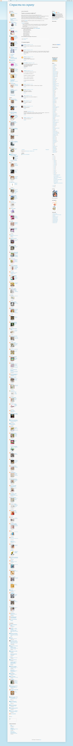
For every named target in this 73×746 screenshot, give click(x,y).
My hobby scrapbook (13, 288)
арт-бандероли (54, 76)
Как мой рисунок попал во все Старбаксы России (16, 278)
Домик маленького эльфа (13, 413)
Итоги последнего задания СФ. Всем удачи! (14, 81)
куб (53, 103)
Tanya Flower (12, 308)
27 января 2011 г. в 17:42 (30, 117)
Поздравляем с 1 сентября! (16, 283)
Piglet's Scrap (12, 544)
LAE (53, 145)
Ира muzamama (12, 423)
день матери (54, 87)
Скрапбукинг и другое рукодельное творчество (13, 524)
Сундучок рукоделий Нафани (13, 377)
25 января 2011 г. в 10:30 (29, 49)
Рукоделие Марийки (13, 121)
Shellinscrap (12, 384)
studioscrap (11, 282)
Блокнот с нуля (55, 222)
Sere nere (11, 563)
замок (53, 93)
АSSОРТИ (11, 426)
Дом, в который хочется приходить (13, 370)
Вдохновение (12, 175)
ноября (55, 161)
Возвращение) (16, 414)
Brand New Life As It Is (13, 659)
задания (54, 91)
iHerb (53, 143)
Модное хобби (12, 30)
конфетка (25, 39)
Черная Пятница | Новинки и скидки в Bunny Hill (13, 671)
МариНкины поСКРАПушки (12, 593)
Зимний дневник (12, 654)
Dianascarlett (12, 606)
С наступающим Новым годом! (16, 337)
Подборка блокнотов (55, 216)
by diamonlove (12, 679)
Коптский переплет (55, 220)
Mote (11, 162)
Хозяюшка (11, 295)
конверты (54, 100)
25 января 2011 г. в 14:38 (29, 100)
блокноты (54, 79)
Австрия (54, 69)
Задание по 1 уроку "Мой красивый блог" (16, 505)
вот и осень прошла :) (16, 351)
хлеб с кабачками (16, 691)
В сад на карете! (16, 441)
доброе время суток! (12, 590)
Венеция (54, 82)
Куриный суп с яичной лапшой (14, 677)
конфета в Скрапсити (12, 411)
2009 (53, 186)
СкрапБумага (12, 54)
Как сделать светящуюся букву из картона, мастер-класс (14, 421)
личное (54, 104)
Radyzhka (25, 44)
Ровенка (11, 656)
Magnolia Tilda (54, 146)
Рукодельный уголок (13, 510)
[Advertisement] (35, 142)
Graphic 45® (12, 728)
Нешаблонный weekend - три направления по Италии (13, 667)
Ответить (25, 47)
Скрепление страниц (55, 219)
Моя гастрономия (12, 676)
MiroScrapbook (12, 439)
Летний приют (12, 134)
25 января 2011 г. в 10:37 (30, 56)
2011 (53, 159)
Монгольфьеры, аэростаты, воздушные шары (16, 116)
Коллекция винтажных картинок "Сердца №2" (16, 474)
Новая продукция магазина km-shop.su (14, 558)
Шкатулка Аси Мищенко (13, 128)
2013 (53, 66)
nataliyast (25, 117)
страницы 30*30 (55, 134)
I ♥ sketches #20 (16, 90)
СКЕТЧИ (11, 55)
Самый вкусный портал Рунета (13, 625)
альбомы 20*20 (55, 73)
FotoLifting (54, 142)
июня (54, 167)
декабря (55, 160)
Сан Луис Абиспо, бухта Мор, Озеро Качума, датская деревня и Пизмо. (14, 635)
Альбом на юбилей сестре (16, 303)
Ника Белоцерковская (13, 701)
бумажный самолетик (13, 301)
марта (54, 171)
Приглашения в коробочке (16, 525)
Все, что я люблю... (13, 576)
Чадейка (11, 637)
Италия (54, 95)
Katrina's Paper (12, 410)
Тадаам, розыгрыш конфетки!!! (57, 177)
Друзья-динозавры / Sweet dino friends (16, 358)
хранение (54, 136)
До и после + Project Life (16, 545)
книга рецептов (55, 98)
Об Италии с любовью (13, 666)
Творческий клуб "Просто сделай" (14, 48)
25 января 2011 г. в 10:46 (31, 62)
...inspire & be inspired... (13, 275)
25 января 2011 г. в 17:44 (30, 111)
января (55, 173)
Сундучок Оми (12, 613)
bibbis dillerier (12, 12)
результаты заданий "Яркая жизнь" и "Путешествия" (16, 429)
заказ (53, 92)
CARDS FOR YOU (12, 472)
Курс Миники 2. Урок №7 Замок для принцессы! (16, 177)
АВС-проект (54, 68)
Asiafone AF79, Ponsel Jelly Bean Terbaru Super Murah (13, 58)
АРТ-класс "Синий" (16, 49)
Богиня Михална (12, 60)
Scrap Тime (11, 459)
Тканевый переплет (55, 218)
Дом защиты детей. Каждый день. (13, 699)
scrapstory (11, 517)
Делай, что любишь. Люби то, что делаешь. (14, 697)
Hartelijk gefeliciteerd (16, 454)
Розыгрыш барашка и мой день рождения (16, 435)
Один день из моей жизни (13, 633)
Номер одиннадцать (12, 424)
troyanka (25, 84)
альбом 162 (11, 60)
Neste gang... (16, 13)
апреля (55, 170)
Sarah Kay (54, 150)
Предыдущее (47, 149)
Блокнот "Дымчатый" (16, 601)
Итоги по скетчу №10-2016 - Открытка (16, 43)
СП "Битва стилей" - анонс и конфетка (16, 24)
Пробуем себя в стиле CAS (16, 385)
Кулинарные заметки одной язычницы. (14, 690)
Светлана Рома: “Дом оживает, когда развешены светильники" (14, 371)
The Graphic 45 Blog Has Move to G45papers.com (14, 729)
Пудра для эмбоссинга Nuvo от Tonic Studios (14, 20)
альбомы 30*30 (55, 75)
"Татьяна (22, 23)
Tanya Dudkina (26, 62)
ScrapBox (11, 583)
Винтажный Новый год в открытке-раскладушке (16, 260)
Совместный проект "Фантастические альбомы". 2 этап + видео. (16, 191)
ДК (53, 90)
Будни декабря (16, 135)
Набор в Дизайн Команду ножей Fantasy (16, 290)
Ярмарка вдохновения (13, 112)
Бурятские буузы (12, 626)
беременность (54, 78)
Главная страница (35, 149)
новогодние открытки (16, 330)
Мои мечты (12, 537)
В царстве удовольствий (13, 705)
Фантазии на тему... (13, 570)
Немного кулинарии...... (16, 584)
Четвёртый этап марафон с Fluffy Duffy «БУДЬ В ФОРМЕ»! (16, 267)
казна (53, 96)
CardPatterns (12, 57)
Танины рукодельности (13, 446)
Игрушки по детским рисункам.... (16, 379)
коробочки (54, 102)
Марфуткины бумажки (13, 356)
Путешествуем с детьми (13, 640)
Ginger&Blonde (12, 673)
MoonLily (58, 12)
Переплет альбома (55, 221)
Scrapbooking (12, 201)
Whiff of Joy (54, 152)
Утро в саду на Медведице (13, 638)
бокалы (54, 80)
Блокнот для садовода (16, 247)
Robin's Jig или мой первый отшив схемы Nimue (16, 164)
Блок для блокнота (55, 217)
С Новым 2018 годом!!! (16, 240)
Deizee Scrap (12, 363)
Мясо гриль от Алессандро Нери (13, 702)
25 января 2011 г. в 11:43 (30, 70)
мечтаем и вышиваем (55, 106)
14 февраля (54, 65)
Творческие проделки (13, 433)
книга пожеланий (55, 97)
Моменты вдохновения (13, 705)
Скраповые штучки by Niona (13, 239)
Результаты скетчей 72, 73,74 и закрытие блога (16, 76)
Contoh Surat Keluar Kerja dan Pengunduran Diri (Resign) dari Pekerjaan (16, 255)
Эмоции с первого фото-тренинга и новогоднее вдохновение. (16, 681)
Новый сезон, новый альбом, (13, 687)
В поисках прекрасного (13, 322)
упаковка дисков (55, 135)
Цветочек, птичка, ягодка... (16, 399)
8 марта (54, 67)
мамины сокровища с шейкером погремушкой (16, 216)
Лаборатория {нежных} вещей (13, 329)
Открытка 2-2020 (16, 123)
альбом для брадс (55, 71)
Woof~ (15, 202)
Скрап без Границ (12, 208)
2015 (53, 155)
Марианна (25, 56)
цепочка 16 (54, 139)
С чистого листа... (12, 258)
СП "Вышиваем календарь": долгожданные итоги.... (16, 64)
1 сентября (54, 64)
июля (54, 166)
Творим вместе (12, 182)
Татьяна (25, 49)
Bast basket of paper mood (13, 265)
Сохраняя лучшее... (13, 73)
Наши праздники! (56, 181)
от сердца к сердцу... (13, 342)
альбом (54, 70)
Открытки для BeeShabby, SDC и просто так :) (16, 223)
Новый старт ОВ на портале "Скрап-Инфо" (16, 85)
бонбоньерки (54, 81)
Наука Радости (12, 147)
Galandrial (25, 70)
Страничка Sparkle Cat (16, 100)
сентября (55, 164)
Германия (54, 84)
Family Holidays (55, 141)
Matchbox (54, 147)
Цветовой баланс (55, 213)
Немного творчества (13, 497)
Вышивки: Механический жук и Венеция (14, 236)
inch (53, 144)
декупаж (54, 86)
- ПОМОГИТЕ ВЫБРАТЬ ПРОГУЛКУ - (16, 552)
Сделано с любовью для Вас (14, 252)
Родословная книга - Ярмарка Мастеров (16, 170)
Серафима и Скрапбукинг (14, 141)
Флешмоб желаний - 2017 (16, 324)
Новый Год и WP (56, 180)
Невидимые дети (12, 68)
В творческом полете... (13, 99)
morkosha (25, 89)
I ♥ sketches (12, 89)
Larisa (24, 95)
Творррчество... (12, 541)
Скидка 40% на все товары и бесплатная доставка (13, 273)
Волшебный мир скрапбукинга (12, 80)
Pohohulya (11, 560)
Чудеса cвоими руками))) (13, 228)
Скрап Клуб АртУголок (13, 41)
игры (53, 94)
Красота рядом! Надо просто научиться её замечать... (13, 486)
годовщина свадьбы (55, 85)
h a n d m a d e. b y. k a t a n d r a (14, 349)
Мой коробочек (56, 178)
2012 (53, 158)
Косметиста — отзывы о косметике (13, 629)
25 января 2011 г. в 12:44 (29, 95)
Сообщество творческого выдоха (57, 214)
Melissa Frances (12, 731)
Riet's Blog (11, 452)
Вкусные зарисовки (13, 713)
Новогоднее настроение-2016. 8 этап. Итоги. (16, 37)
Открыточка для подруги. (16, 467)
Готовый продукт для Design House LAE (58, 183)
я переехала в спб (16, 142)
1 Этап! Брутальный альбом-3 (16, 317)
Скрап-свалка (16, 564)
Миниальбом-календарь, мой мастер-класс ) (16, 344)
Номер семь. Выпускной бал (13, 711)
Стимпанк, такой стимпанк (13, 561)
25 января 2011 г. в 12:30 (30, 89)
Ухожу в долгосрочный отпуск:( (14, 538)
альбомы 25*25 (55, 74)
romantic (11, 315)
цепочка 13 (54, 138)
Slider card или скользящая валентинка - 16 (13, 614)
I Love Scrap (12, 271)
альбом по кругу (55, 72)
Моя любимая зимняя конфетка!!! (58, 179)
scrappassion (12, 105)
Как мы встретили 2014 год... (16, 512)
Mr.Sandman (54, 148)
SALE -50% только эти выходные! (16, 184)
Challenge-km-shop (12, 22)
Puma (24, 100)
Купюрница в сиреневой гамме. (16, 480)
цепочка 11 (54, 137)
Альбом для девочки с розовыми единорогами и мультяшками (16, 365)
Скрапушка (12, 169)
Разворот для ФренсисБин (57, 174)
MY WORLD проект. (16, 447)
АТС (53, 77)
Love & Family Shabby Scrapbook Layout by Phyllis (13, 733)
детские (54, 89)
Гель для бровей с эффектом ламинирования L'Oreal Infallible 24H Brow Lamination (14, 631)
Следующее (23, 149)
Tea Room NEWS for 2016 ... (16, 405)
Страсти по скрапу (21, 4)
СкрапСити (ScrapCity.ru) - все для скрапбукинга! (14, 374)
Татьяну (26, 20)
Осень (11, 28)
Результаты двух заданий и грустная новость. (16, 461)
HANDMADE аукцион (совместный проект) (13, 617)
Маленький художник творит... (14, 495)
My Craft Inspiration (13, 397)
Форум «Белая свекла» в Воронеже (13, 664)
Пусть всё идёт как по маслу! (13, 657)
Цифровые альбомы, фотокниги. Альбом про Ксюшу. (16, 197)
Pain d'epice (11, 651)
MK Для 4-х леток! (16, 608)
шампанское (54, 140)
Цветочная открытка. (16, 229)
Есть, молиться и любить (13, 651)
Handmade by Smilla (13, 245)
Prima (11, 725)
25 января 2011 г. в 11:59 (29, 84)
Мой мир (11, 620)
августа (55, 165)
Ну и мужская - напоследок (16, 578)
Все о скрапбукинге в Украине (13, 19)
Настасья (25, 106)
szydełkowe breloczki (16, 107)
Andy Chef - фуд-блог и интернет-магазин (13, 662)
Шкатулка (54, 215)
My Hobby (11, 221)
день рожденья (55, 88)
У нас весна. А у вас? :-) (13, 708)
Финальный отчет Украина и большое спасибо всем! (16, 69)
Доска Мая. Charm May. (16, 31)
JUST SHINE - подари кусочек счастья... (13, 494)
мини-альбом (54, 107)
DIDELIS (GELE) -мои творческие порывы (13, 155)
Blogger (40, 739)
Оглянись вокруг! (12, 83)
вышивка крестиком (55, 83)
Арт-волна (11, 234)
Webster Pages (54, 151)
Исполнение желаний (13, 195)
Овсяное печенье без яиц (13, 674)
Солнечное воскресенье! (16, 518)
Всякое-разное (12, 188)
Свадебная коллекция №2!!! (16, 595)
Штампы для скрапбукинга (14, 557)
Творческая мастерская (13, 115)
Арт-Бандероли (12, 62)
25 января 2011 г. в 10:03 (30, 44)
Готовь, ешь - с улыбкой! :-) (14, 710)
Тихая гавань (16, 531)
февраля (55, 172)
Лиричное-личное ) (16, 149)
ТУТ (39, 16)
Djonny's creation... (12, 600)
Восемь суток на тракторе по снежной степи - (13, 686)
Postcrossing (54, 149)
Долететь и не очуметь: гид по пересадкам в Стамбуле (14, 648)
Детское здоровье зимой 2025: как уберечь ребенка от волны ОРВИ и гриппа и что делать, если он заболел (14, 642)
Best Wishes (12, 550)
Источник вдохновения (13, 619)
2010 (53, 185)
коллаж (54, 99)
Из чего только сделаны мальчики (16, 392)
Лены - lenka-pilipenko (37, 28)
